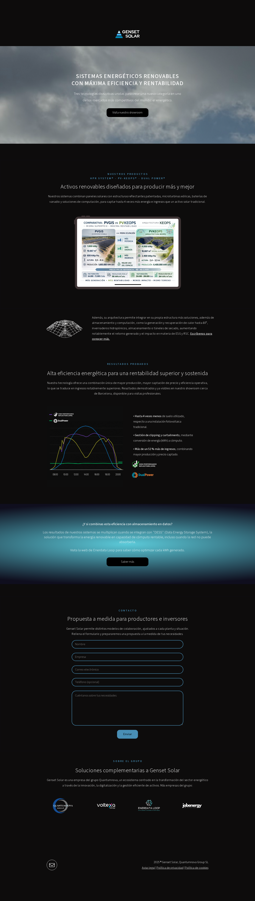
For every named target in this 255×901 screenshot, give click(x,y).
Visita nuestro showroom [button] (127, 112)
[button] (52, 865)
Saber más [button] (127, 561)
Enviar (127, 734)
